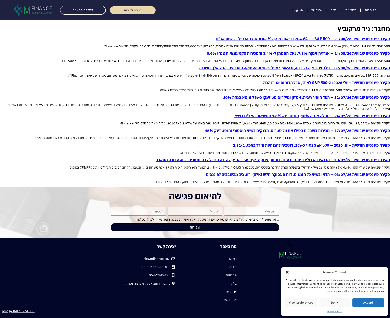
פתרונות (350, 10)
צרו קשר (317, 10)
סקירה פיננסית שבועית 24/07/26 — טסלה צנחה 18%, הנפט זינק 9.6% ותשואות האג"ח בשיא (312, 115)
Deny (334, 302)
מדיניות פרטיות (334, 311)
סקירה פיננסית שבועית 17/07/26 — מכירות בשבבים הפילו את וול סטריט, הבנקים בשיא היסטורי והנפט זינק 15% (297, 130)
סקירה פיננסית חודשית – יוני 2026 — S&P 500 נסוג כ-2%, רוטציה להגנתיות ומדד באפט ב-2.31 (311, 145)
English (297, 10)
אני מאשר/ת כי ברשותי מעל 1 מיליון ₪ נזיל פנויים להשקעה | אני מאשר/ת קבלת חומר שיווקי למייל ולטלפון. (206, 219)
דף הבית (370, 10)
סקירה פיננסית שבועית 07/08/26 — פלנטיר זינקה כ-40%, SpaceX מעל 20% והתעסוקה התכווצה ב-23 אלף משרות (294, 67)
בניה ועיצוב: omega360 (18, 311)
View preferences (301, 302)
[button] (287, 272)
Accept (368, 302)
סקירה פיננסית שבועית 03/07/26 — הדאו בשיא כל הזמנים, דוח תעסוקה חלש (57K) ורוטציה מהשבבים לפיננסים (298, 174)
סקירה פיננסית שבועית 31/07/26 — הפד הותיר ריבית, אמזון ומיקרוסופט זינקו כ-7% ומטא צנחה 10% (306, 97)
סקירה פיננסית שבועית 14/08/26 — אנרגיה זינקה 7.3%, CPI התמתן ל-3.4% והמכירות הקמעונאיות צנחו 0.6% (298, 53)
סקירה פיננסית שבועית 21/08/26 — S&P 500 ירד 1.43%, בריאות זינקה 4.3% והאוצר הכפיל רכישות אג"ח (303, 38)
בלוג (334, 10)
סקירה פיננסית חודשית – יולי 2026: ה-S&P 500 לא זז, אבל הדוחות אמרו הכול (326, 82)
